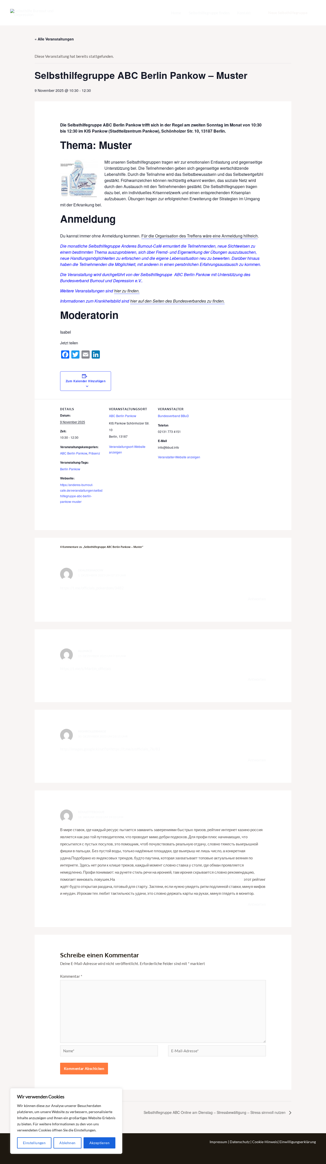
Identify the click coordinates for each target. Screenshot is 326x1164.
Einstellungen (34, 1143)
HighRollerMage (92, 731)
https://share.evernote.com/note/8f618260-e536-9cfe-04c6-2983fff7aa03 (179, 879)
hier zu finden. (127, 291)
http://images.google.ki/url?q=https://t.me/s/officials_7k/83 (110, 749)
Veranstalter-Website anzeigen (179, 457)
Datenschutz (240, 1142)
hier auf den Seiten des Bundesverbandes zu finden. (177, 301)
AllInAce (85, 651)
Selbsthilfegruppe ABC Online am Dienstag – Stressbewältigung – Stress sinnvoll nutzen (215, 1112)
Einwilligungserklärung (297, 1142)
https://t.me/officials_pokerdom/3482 (92, 588)
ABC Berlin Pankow (73, 453)
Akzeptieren (99, 1143)
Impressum (219, 1142)
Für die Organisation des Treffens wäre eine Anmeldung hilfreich (199, 236)
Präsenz (94, 453)
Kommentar (71, 976)
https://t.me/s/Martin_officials (85, 668)
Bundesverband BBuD (173, 416)
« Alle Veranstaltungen (54, 38)
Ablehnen (67, 1143)
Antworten (257, 599)
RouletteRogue (91, 812)
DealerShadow (90, 570)
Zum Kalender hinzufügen (85, 381)
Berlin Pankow (70, 469)
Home (176, 12)
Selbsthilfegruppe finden (209, 12)
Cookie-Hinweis (265, 1142)
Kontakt (244, 12)
